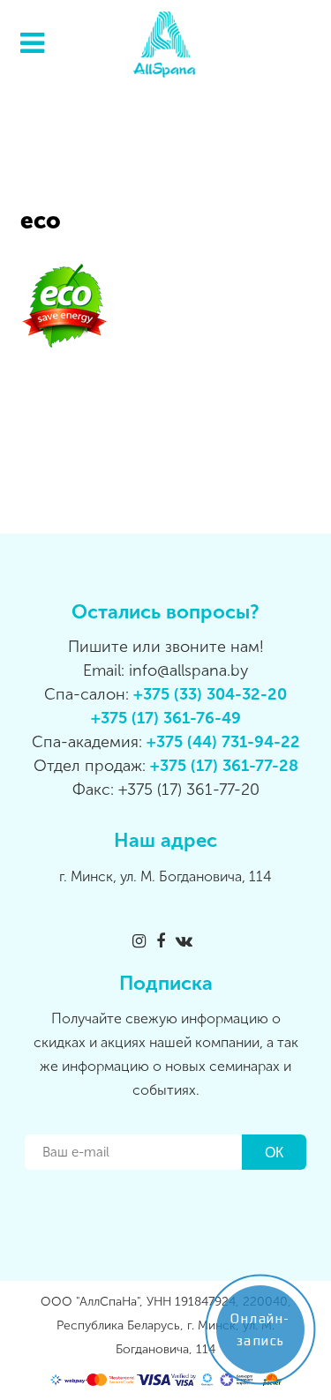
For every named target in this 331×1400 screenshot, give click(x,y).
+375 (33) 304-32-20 (210, 694)
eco (40, 221)
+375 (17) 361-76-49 (166, 718)
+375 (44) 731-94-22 (223, 742)
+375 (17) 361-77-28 (224, 765)
